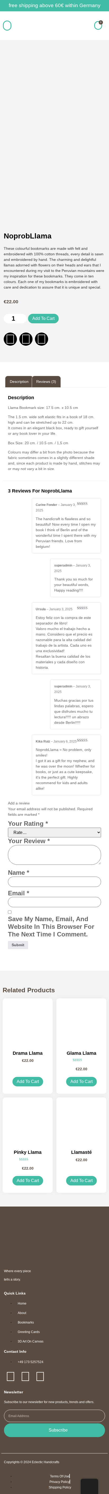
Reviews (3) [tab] (46, 381)
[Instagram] (26, 339)
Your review (29, 840)
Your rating (28, 823)
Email (18, 893)
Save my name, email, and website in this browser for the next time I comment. (51, 926)
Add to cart (43, 318)
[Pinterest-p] (41, 339)
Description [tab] (19, 381)
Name (18, 872)
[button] (7, 26)
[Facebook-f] (10, 339)
